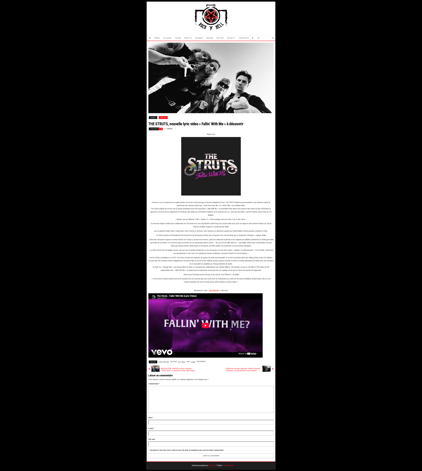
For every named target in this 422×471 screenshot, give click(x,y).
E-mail (151, 428)
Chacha (169, 129)
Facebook (253, 38)
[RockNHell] (150, 38)
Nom (150, 418)
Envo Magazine (228, 465)
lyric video (181, 362)
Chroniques (199, 38)
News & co (188, 38)
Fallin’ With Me (214, 290)
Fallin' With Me (163, 362)
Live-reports (167, 38)
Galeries (157, 38)
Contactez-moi (244, 38)
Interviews (209, 38)
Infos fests (220, 38)
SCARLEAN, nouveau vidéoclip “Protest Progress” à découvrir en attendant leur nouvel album (243, 370)
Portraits (178, 38)
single (193, 362)
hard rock (173, 361)
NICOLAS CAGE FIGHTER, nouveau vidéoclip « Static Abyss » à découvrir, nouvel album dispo (178, 370)
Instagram (259, 38)
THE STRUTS (200, 361)
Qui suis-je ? (231, 38)
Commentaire (154, 384)
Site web (151, 439)
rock (188, 361)
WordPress (212, 465)
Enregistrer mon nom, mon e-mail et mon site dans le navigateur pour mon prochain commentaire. (187, 450)
